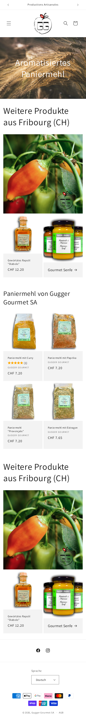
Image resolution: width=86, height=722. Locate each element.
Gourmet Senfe (60, 269)
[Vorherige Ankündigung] (8, 5)
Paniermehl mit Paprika (62, 357)
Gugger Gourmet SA (43, 712)
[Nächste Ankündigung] (78, 5)
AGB (61, 712)
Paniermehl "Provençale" (16, 429)
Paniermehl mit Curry (21, 357)
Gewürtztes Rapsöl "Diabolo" (19, 262)
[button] (9, 23)
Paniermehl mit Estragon (63, 427)
